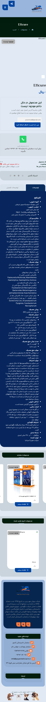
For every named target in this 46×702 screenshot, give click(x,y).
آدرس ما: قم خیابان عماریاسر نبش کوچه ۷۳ (21, 663)
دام (1, 166)
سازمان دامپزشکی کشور (21, 642)
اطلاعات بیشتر (22, 504)
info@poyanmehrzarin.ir (21, 659)
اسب (17, 166)
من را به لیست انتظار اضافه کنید (27, 124)
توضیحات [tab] (35, 187)
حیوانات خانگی (10, 166)
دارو (4, 166)
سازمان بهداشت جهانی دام (21, 646)
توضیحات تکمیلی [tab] (12, 187)
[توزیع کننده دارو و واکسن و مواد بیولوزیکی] (37, 9)
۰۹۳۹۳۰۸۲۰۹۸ (21, 655)
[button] (5, 7)
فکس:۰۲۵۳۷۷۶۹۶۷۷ (21, 651)
